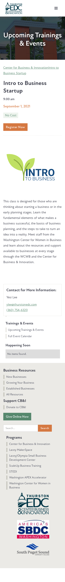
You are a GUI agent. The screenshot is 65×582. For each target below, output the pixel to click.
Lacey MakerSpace (20, 450)
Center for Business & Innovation (25, 68)
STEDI (13, 471)
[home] (12, 7)
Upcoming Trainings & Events (26, 330)
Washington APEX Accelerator (27, 477)
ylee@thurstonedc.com (21, 304)
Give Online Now (17, 417)
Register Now (15, 127)
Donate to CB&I (16, 407)
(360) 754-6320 (17, 310)
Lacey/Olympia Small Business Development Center (27, 458)
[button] (56, 8)
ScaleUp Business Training (25, 466)
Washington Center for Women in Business (29, 485)
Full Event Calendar (20, 336)
